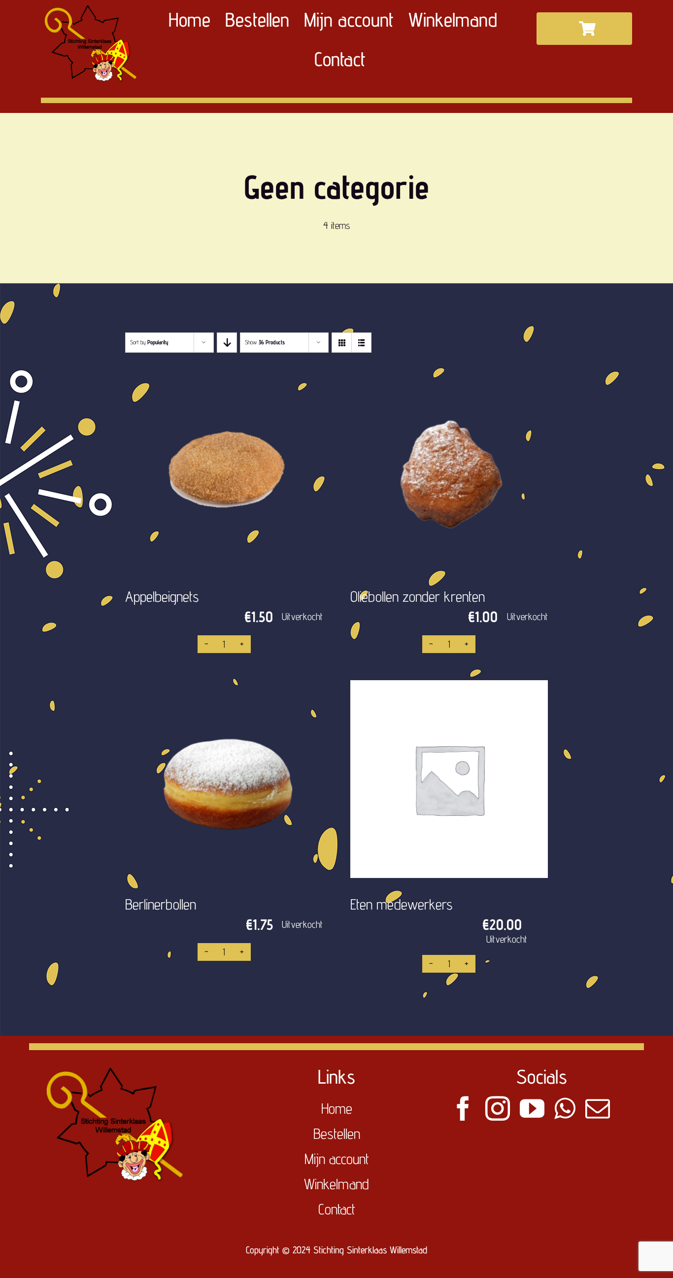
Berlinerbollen (160, 904)
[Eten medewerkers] (449, 779)
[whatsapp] (564, 1108)
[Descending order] (226, 342)
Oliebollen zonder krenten (417, 596)
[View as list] (361, 342)
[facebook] (463, 1108)
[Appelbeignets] (224, 471)
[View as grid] (341, 342)
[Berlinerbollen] (224, 779)
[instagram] (497, 1108)
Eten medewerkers (401, 904)
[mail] (597, 1108)
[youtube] (532, 1108)
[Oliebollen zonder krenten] (449, 471)
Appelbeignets (162, 596)
